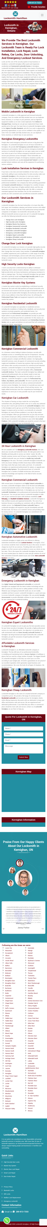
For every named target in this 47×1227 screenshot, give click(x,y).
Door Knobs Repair (9, 1176)
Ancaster (8, 958)
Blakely (30, 998)
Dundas (30, 1028)
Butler (7, 993)
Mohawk (7, 1101)
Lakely (30, 1061)
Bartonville (31, 991)
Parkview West (32, 1081)
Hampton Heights (10, 1046)
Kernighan (8, 1074)
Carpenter (8, 996)
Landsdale (31, 1063)
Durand (30, 1031)
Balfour (7, 966)
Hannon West (9, 1053)
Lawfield (7, 1079)
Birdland (7, 976)
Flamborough (9, 1026)
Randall (30, 953)
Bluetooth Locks (9, 1190)
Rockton (30, 1091)
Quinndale (31, 948)
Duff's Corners (9, 1008)
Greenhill (30, 1046)
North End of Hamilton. (35, 1076)
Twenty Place (32, 978)
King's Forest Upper (11, 1076)
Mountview (8, 1096)
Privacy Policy (8, 1187)
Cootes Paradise (33, 1011)
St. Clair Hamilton (33, 1096)
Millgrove (8, 1099)
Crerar (7, 1006)
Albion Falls (8, 963)
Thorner (30, 973)
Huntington (8, 1063)
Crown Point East (33, 1018)
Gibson (30, 1033)
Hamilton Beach (33, 993)
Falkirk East (8, 1018)
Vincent (30, 1108)
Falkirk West (9, 1021)
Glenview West (32, 1038)
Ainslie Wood (9, 961)
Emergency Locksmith (11, 1201)
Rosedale (31, 1093)
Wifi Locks (7, 1194)
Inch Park (8, 1066)
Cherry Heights (32, 1006)
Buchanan (8, 988)
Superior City (32, 1101)
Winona (30, 1111)
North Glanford (9, 1104)
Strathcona (31, 1106)
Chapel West (9, 1003)
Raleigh (30, 951)
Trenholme (31, 976)
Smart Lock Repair (9, 1173)
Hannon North (9, 1048)
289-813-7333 (34, 2)
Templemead (32, 971)
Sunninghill (31, 968)
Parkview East (32, 1078)
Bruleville (8, 986)
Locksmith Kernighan (22, 1224)
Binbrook (8, 973)
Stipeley (30, 1103)
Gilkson (7, 1031)
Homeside (31, 1048)
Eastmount (8, 1011)
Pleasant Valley (10, 1109)
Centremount (9, 998)
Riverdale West (32, 1088)
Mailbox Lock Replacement (12, 1198)
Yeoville (30, 988)
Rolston (30, 956)
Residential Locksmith (9, 698)
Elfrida (7, 1016)
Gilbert (7, 1028)
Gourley (7, 1036)
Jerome (7, 1068)
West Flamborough (34, 983)
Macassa (8, 1089)
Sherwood (31, 963)
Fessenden (8, 1023)
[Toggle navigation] (42, 15)
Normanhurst (32, 1073)
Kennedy (8, 1071)
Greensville (8, 1041)
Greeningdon (9, 1038)
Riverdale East (32, 1086)
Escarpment (9, 953)
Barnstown (8, 968)
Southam (30, 966)
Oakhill (7, 1106)
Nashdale (31, 1071)
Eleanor (7, 1013)
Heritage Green (10, 1058)
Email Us (8, 1211)
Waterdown (31, 981)
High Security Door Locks (12, 1162)
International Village (34, 1051)
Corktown (31, 1013)
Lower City (8, 948)
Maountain (8, 951)
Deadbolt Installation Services (20, 499)
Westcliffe (31, 986)
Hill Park (7, 1061)
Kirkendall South (33, 1058)
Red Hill (30, 1083)
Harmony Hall (9, 1056)
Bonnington (8, 978)
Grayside (30, 1041)
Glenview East (32, 1036)
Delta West (31, 1026)
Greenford (31, 1043)
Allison (7, 956)
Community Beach (33, 1008)
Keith (29, 1053)
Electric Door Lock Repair (11, 1169)
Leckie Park (8, 1081)
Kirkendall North (33, 1056)
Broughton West (10, 983)
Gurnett (7, 1043)
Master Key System (10, 1166)
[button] (20, 863)
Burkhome (8, 991)
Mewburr (8, 1094)
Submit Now (23, 757)
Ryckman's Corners (34, 961)
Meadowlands (9, 1091)
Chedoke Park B (33, 1003)
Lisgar (7, 1086)
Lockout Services (26, 543)
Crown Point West (33, 1021)
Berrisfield (8, 971)
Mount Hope (9, 1033)
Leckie (7, 1084)
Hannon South (9, 1051)
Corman (30, 1016)
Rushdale (31, 958)
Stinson (30, 1098)
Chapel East (9, 1001)
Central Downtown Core (35, 1001)
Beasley (30, 996)
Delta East (31, 1023)
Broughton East (10, 981)
